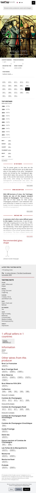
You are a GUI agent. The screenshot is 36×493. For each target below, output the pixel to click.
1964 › (27, 92)
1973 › (15, 92)
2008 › (15, 85)
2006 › (27, 85)
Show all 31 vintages (8, 413)
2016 (3, 112)
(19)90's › (20, 371)
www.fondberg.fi (7, 342)
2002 (3, 122)
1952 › (15, 96)
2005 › (4, 89)
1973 (3, 131)
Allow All (26, 489)
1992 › (16, 391)
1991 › (4, 92)
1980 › (10, 92)
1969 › (21, 92)
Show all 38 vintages (8, 404)
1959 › (10, 96)
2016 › (10, 82)
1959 (3, 109)
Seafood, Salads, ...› (8, 74)
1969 (3, 119)
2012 (3, 125)
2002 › (15, 89)
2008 (3, 128)
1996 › (21, 89)
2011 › (22, 400)
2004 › (10, 89)
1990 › (22, 391)
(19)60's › (5, 380)
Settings (18, 489)
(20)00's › (13, 371)
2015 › (15, 82)
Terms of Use (17, 485)
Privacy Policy (26, 485)
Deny (11, 489)
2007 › (21, 85)
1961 (3, 116)
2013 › (27, 82)
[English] (17, 3)
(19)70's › (28, 377)
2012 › (4, 85)
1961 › (4, 96)
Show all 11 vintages (8, 395)
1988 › (28, 391)
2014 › (21, 82)
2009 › (10, 85)
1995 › (27, 89)
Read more (30, 185)
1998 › (10, 391)
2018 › (4, 82)
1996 (3, 106)
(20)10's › (5, 366)
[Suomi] (22, 3)
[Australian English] (20, 3)
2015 (3, 135)
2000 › (4, 391)
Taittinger (11, 54)
